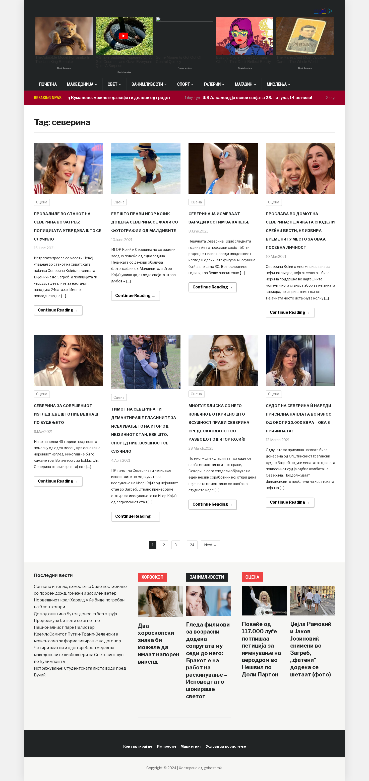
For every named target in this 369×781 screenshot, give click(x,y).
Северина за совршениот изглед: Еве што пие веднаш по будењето (66, 414)
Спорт (183, 84)
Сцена (41, 202)
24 (192, 545)
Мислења (277, 84)
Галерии (212, 84)
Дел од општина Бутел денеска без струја (75, 613)
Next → (210, 545)
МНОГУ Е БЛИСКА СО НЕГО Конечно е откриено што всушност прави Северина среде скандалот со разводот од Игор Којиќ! (219, 423)
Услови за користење (226, 746)
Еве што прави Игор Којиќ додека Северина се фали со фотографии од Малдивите (144, 222)
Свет (112, 84)
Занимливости (147, 84)
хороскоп (152, 577)
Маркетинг (190, 746)
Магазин (244, 84)
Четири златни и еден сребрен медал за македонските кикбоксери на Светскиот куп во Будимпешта (79, 654)
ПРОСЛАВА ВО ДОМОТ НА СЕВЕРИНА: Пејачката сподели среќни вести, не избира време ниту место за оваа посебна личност (300, 231)
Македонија (80, 84)
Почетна (48, 84)
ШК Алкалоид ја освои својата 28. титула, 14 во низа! (237, 97)
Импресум (166, 746)
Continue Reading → (58, 310)
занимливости (207, 577)
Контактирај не (137, 746)
